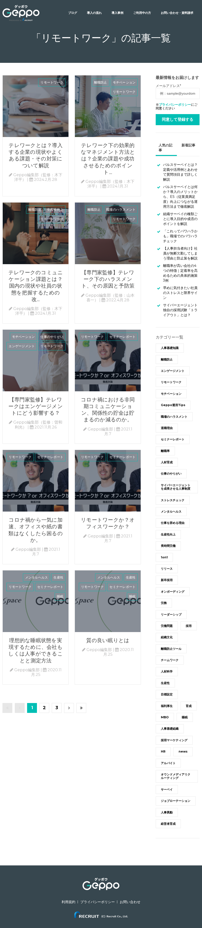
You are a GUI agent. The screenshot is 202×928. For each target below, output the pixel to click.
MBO (165, 717)
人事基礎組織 (170, 728)
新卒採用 (167, 580)
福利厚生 (167, 706)
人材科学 (167, 671)
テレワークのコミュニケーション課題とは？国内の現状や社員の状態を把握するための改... (35, 285)
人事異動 (167, 812)
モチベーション (124, 82)
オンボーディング (173, 591)
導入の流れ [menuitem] (94, 13)
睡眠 (60, 596)
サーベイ (167, 789)
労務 (164, 603)
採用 (189, 626)
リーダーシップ (171, 614)
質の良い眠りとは (107, 640)
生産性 (58, 577)
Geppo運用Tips (173, 405)
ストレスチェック (173, 500)
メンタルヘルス (36, 577)
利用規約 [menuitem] (68, 902)
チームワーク (170, 660)
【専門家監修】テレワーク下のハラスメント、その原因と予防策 (108, 279)
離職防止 (100, 82)
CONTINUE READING (36, 106)
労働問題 (167, 626)
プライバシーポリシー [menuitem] (97, 902)
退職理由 (167, 428)
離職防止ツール (171, 649)
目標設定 (167, 694)
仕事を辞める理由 (173, 523)
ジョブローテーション (175, 801)
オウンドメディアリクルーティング (175, 776)
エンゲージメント (22, 346)
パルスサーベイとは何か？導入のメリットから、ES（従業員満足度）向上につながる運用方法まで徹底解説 (180, 197)
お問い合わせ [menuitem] (130, 902)
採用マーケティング (174, 740)
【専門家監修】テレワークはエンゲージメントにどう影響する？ (35, 406)
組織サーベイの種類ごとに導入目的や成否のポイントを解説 (180, 219)
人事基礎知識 (170, 348)
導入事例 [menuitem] (117, 13)
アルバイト (168, 763)
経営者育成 (168, 823)
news (183, 751)
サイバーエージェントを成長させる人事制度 (175, 486)
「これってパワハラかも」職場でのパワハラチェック (180, 236)
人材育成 (167, 462)
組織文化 (167, 637)
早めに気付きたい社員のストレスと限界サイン (180, 293)
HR (163, 751)
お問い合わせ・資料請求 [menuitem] (177, 13)
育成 (189, 706)
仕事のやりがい (51, 337)
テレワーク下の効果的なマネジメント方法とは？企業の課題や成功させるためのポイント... (108, 158)
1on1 (164, 557)
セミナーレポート (122, 337)
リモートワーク (51, 82)
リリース (167, 568)
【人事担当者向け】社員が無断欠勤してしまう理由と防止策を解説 (180, 253)
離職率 (165, 451)
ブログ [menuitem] (72, 13)
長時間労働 (168, 546)
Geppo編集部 (100, 429)
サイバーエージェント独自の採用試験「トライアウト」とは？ (180, 310)
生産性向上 (55, 209)
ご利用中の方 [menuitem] (142, 13)
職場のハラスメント (120, 209)
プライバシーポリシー (175, 104)
